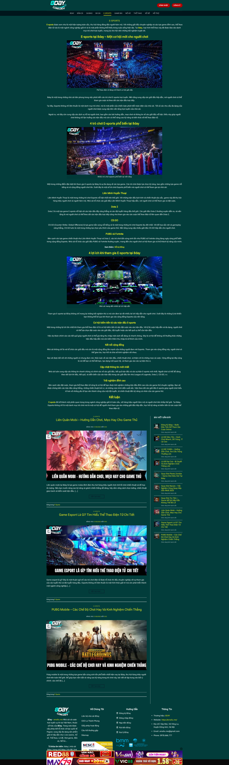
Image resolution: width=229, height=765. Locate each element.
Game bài (118, 13)
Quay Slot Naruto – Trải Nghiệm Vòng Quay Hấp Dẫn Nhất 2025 (171, 488)
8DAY (72, 13)
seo (105, 427)
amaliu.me (58, 719)
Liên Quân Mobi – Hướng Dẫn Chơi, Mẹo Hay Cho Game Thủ (96, 420)
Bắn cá (80, 13)
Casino (89, 13)
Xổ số (147, 13)
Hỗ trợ (156, 13)
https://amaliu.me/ (169, 720)
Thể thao (138, 13)
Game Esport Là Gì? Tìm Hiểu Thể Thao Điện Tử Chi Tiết (96, 514)
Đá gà (98, 13)
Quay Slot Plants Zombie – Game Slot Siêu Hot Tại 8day (171, 476)
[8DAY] (58, 5)
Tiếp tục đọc (96, 496)
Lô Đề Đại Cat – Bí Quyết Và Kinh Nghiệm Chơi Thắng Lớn (171, 463)
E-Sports (107, 13)
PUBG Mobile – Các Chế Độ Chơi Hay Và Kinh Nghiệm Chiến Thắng (97, 609)
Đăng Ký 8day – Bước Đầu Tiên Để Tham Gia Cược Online (170, 427)
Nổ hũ (128, 13)
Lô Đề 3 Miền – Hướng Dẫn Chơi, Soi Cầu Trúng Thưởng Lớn (171, 451)
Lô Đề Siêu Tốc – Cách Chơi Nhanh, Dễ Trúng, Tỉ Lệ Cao (171, 439)
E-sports (50, 24)
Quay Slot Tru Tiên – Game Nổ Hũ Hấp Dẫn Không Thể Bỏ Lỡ (170, 500)
